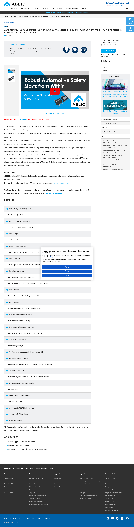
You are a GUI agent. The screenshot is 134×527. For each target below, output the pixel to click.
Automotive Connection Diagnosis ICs (41, 16)
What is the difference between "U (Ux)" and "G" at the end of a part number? (114, 151)
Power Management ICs (36, 478)
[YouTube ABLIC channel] (128, 518)
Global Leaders (109, 501)
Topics (6, 487)
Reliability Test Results (108, 120)
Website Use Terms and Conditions (14, 518)
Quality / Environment (111, 504)
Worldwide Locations (111, 510)
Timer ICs (32, 481)
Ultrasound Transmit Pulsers (37, 495)
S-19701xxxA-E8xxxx (110, 123)
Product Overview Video (55, 113)
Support (45, 8)
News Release (8, 478)
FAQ (102, 137)
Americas (106, 64)
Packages (83, 493)
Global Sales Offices (86, 484)
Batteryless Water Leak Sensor (38, 504)
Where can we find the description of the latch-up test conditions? (113, 156)
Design (36, 8)
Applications (25, 8)
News (84, 8)
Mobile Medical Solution (36, 501)
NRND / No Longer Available (88, 495)
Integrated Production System (114, 493)
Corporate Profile (72, 8)
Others (105, 70)
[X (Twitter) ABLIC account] (122, 518)
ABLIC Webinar (8, 493)
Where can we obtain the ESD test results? (114, 169)
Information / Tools (85, 498)
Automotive (57, 478)
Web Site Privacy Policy (44, 518)
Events (6, 490)
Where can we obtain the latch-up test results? (113, 161)
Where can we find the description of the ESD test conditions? (115, 166)
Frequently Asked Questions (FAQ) (90, 481)
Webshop (83, 487)
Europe (105, 67)
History (107, 487)
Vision (106, 484)
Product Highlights (9, 484)
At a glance (108, 481)
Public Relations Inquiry (86, 478)
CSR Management (110, 495)
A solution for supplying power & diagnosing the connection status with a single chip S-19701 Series (115, 94)
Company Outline (110, 478)
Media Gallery (109, 507)
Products (14, 8)
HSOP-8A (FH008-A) (112, 131)
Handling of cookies (53, 257)
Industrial (57, 484)
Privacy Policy (31, 518)
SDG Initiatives (109, 498)
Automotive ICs (23, 16)
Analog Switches (34, 498)
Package (103, 127)
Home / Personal (59, 487)
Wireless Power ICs (35, 487)
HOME (6, 16)
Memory (31, 490)
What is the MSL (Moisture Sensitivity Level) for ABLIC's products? (115, 146)
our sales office (21, 120)
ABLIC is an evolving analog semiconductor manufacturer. (67, 12)
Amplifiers (32, 493)
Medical (56, 481)
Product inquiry (84, 490)
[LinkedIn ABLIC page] (118, 518)
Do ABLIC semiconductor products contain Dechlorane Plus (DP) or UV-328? (114, 141)
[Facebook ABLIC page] (108, 518)
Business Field (109, 490)
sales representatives (61, 183)
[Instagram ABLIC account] (113, 518)
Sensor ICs (32, 484)
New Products (8, 481)
